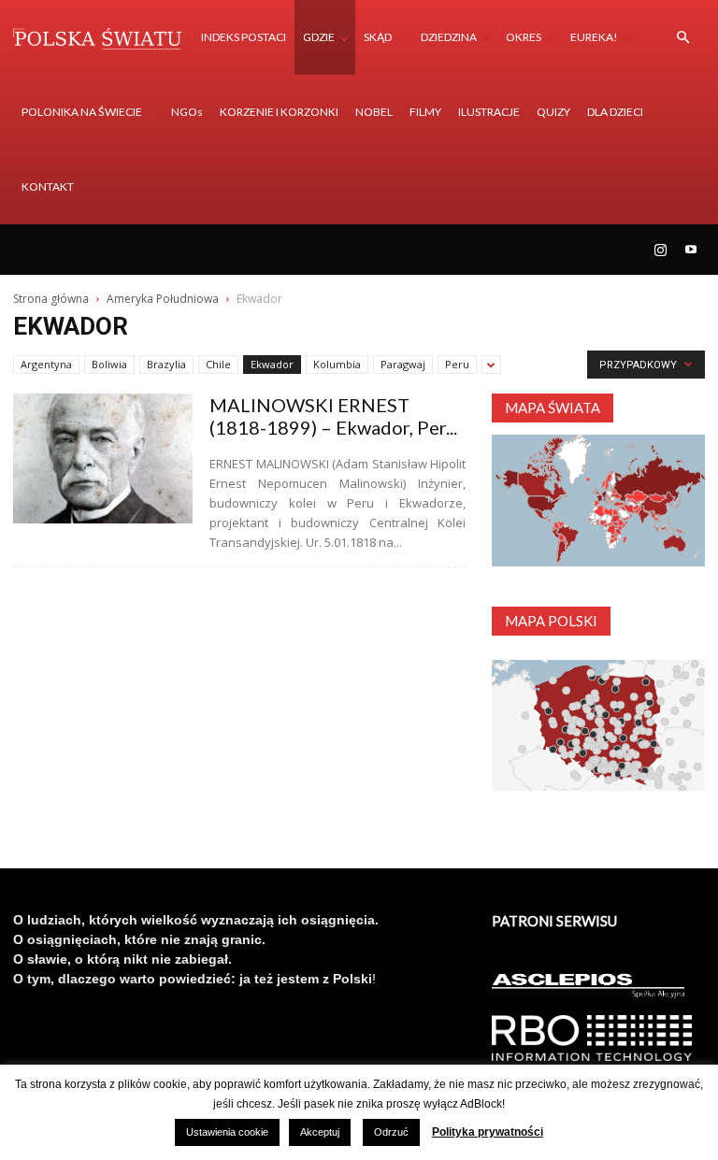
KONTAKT (48, 186)
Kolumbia (337, 364)
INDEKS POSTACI (243, 37)
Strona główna (51, 299)
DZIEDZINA (449, 37)
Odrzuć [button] (391, 1132)
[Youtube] (691, 249)
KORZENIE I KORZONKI (279, 112)
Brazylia (166, 364)
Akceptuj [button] (319, 1132)
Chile (218, 364)
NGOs (187, 112)
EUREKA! (594, 37)
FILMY (425, 112)
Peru (457, 364)
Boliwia (109, 364)
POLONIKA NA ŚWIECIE (82, 112)
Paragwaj (403, 364)
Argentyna (46, 364)
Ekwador (272, 364)
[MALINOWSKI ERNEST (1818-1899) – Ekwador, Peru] (103, 458)
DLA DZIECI (615, 112)
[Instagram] (660, 249)
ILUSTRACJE (489, 112)
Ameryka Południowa (163, 299)
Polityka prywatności (487, 1132)
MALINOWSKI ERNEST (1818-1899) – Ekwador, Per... (333, 416)
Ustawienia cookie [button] (227, 1132)
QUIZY (553, 112)
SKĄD (378, 37)
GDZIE (319, 37)
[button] (682, 38)
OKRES (523, 37)
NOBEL (374, 112)
